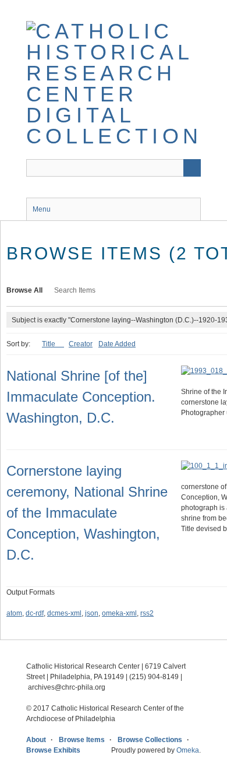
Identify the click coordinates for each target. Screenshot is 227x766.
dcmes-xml (64, 613)
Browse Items (82, 740)
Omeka (187, 750)
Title (49, 344)
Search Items (74, 290)
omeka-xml (119, 613)
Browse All (24, 290)
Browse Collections (150, 740)
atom (14, 613)
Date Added (117, 344)
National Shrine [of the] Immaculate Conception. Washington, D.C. (80, 397)
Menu (42, 209)
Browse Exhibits (53, 750)
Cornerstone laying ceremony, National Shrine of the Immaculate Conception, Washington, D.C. (87, 513)
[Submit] (192, 168)
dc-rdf (35, 613)
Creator (81, 344)
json (91, 613)
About (36, 740)
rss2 (147, 613)
